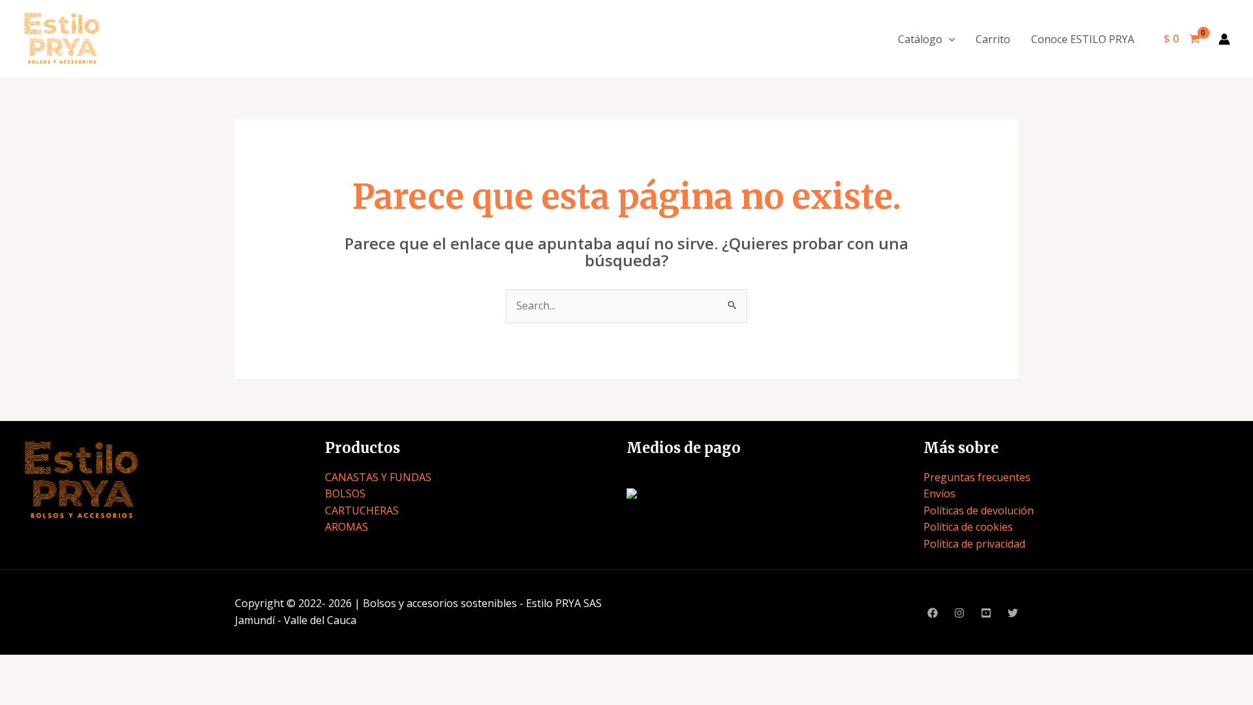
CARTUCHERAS (362, 510)
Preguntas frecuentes (976, 477)
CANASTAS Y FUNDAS (378, 477)
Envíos (939, 493)
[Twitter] (1013, 613)
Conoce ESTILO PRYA (1082, 39)
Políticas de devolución (978, 510)
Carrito (993, 39)
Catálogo (920, 39)
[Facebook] (932, 613)
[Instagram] (959, 613)
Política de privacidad (974, 544)
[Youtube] (986, 613)
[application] (948, 39)
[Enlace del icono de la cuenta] (1224, 39)
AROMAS (346, 527)
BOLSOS (345, 493)
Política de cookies (968, 527)
